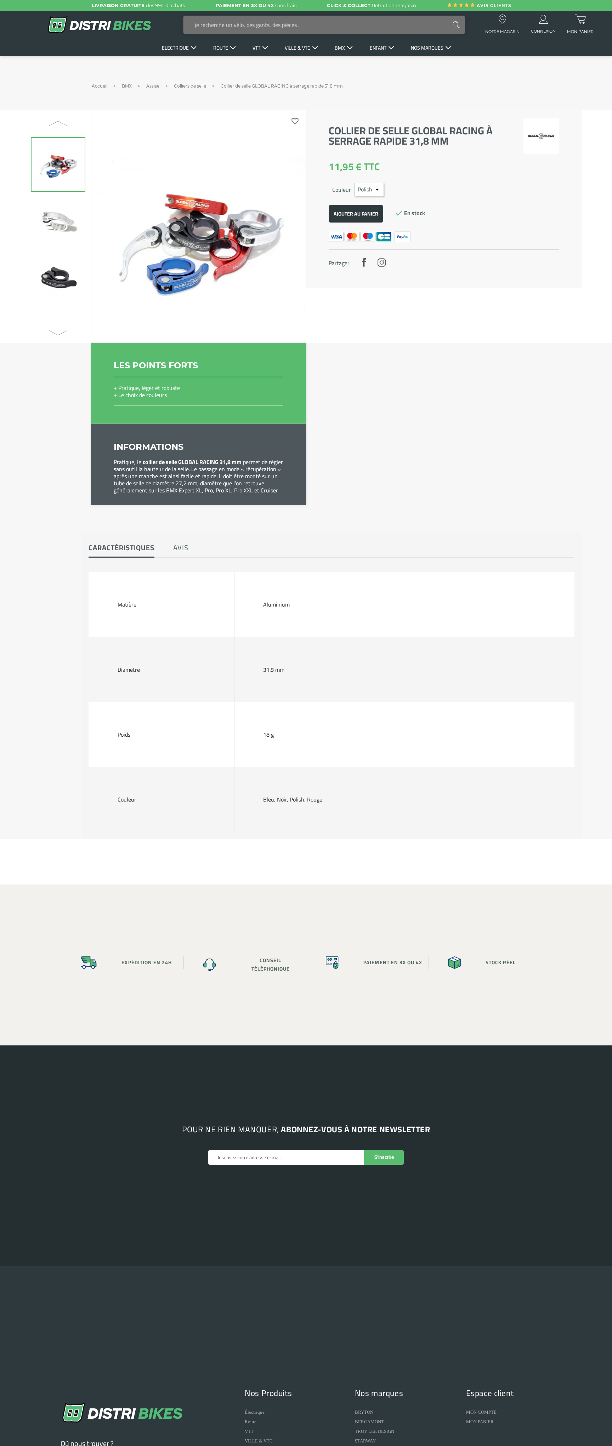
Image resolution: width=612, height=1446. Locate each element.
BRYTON (364, 1412)
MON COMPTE (481, 1412)
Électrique (255, 1412)
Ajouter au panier (356, 213)
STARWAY (365, 1441)
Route (250, 1421)
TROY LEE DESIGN (374, 1431)
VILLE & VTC (259, 1441)
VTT (249, 1431)
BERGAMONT (369, 1421)
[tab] (121, 548)
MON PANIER (480, 1421)
